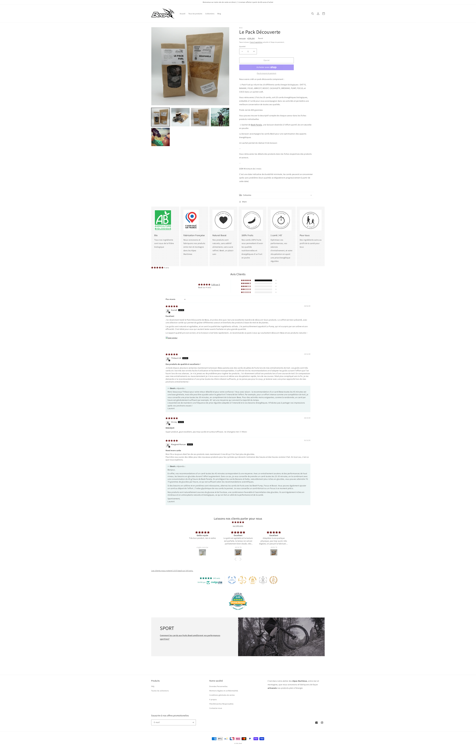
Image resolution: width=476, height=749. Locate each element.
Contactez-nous (215, 708)
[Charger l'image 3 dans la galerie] (200, 117)
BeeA (240, 743)
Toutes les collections (160, 691)
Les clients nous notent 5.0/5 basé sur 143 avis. (172, 570)
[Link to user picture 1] (172, 342)
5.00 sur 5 (215, 284)
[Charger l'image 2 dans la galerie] (180, 117)
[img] (172, 306)
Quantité (242, 46)
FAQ (152, 686)
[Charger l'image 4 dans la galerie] (220, 117)
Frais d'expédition (256, 42)
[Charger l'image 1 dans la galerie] (160, 117)
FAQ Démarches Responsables (221, 704)
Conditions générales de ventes (222, 695)
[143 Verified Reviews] (238, 611)
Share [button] (244, 202)
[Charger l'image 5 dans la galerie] (160, 137)
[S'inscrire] (193, 722)
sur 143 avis (238, 526)
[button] (312, 13)
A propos (213, 699)
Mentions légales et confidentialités (223, 691)
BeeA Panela (256, 124)
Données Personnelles (218, 686)
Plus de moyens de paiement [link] (266, 73)
